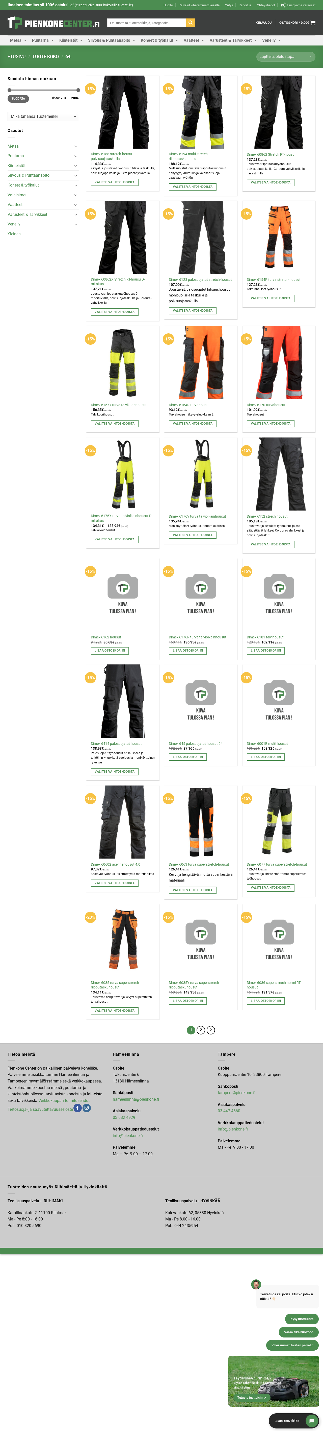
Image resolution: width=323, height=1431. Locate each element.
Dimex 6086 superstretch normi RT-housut (274, 985)
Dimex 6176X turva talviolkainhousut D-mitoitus (121, 518)
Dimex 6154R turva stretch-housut (274, 280)
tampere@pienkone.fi (236, 1092)
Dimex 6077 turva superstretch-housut (277, 864)
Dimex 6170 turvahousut (266, 405)
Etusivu (17, 56)
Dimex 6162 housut (106, 637)
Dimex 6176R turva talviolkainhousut (197, 637)
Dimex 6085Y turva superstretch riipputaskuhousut (194, 985)
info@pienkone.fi (128, 1135)
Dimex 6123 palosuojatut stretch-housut (200, 280)
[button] (264, 22)
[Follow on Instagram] (87, 1108)
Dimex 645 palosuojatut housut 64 (196, 744)
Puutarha (40, 40)
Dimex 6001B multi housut (267, 744)
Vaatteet (191, 40)
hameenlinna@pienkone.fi (136, 1099)
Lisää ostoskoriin (110, 650)
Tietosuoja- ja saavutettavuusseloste (40, 1109)
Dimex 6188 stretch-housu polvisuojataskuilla (111, 156)
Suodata (18, 98)
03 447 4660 (229, 1111)
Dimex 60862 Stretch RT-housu (270, 154)
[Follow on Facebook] (77, 1108)
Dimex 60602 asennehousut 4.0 (115, 864)
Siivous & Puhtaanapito (109, 40)
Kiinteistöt (68, 40)
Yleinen (14, 234)
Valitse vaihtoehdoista (114, 182)
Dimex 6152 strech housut (267, 516)
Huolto (168, 5)
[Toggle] (76, 146)
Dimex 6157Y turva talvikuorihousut (119, 405)
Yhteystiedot (266, 5)
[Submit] (190, 22)
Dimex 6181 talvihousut (265, 637)
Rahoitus (245, 5)
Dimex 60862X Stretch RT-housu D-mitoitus (118, 281)
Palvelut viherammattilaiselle (199, 5)
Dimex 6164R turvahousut (189, 405)
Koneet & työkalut (157, 40)
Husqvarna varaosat (301, 5)
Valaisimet (17, 195)
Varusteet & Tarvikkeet (231, 40)
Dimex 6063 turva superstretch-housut (199, 864)
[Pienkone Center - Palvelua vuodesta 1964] (54, 22)
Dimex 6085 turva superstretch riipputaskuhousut (115, 985)
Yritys (229, 5)
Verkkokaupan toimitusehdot (64, 1100)
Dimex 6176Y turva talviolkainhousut (197, 516)
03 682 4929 (124, 1117)
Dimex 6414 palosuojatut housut (116, 744)
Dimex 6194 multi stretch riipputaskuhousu (188, 156)
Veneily (269, 40)
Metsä (15, 40)
